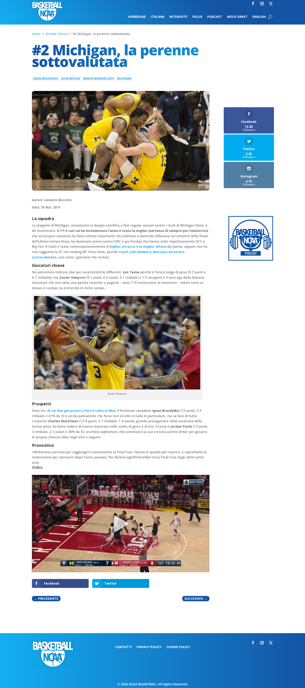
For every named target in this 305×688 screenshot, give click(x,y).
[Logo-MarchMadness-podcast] (250, 259)
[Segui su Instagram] (261, 3)
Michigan (124, 78)
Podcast (214, 17)
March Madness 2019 (98, 78)
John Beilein (70, 78)
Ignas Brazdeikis (45, 78)
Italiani (157, 17)
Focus (197, 17)
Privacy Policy (149, 647)
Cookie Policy (178, 647)
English (259, 17)
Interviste (178, 17)
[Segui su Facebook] (253, 3)
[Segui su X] (270, 3)
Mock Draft (237, 17)
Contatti (123, 647)
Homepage (137, 17)
